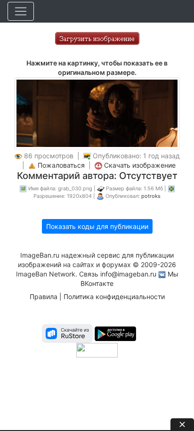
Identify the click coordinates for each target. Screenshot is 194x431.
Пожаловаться (61, 165)
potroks (151, 196)
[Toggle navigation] (21, 11)
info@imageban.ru (128, 274)
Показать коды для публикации (97, 226)
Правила (43, 297)
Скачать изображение (140, 165)
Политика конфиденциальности (114, 297)
